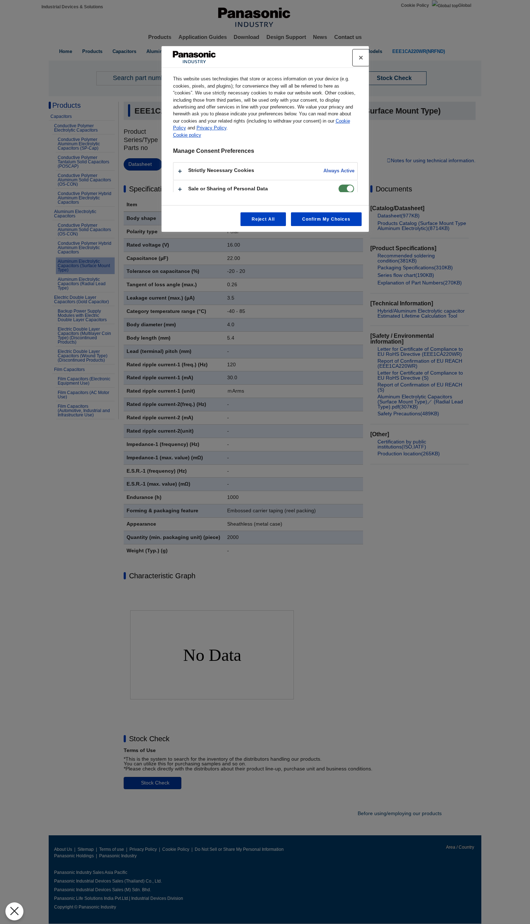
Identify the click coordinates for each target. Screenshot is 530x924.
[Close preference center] (361, 58)
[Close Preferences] (14, 911)
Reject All (263, 219)
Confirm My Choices (326, 219)
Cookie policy (187, 135)
